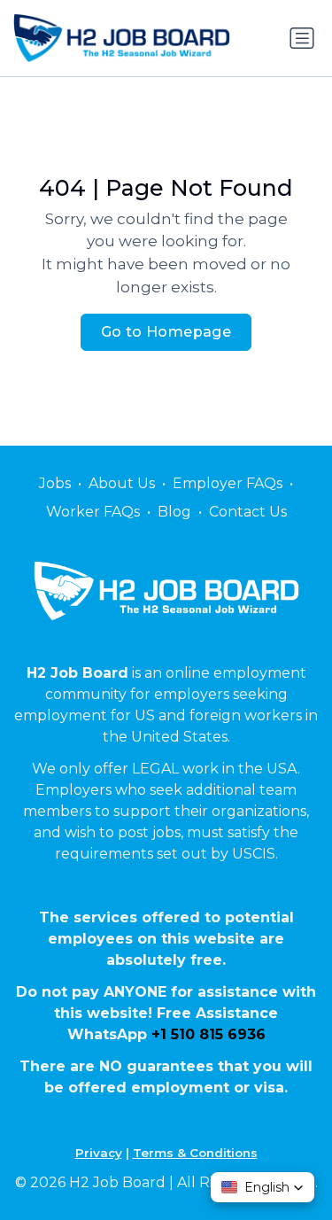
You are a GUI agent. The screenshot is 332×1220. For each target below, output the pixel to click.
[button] (262, 1187)
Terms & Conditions (195, 1153)
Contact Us (248, 511)
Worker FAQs (93, 511)
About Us (122, 483)
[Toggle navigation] (302, 38)
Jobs (55, 483)
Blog (174, 511)
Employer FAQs (227, 483)
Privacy (98, 1153)
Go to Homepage (166, 331)
